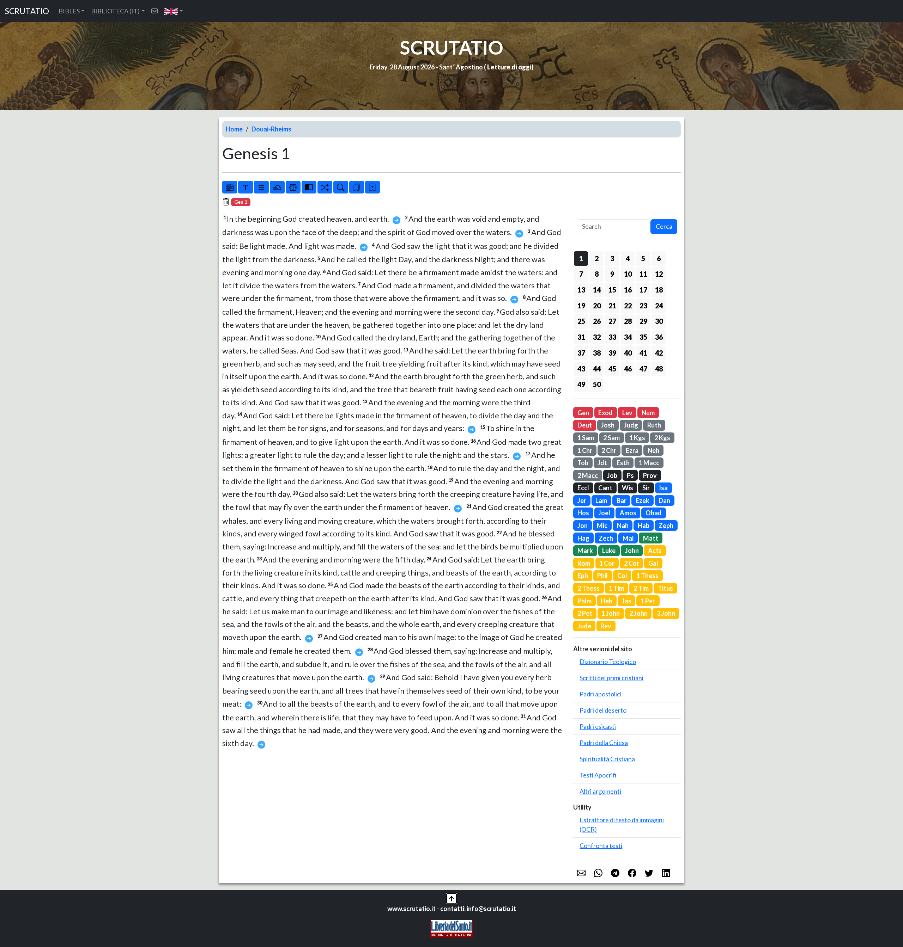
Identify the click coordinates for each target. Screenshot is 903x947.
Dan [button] (664, 500)
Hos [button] (583, 513)
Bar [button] (621, 500)
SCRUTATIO (27, 11)
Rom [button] (583, 563)
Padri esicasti (598, 726)
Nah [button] (623, 525)
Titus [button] (665, 588)
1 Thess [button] (647, 575)
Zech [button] (606, 538)
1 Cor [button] (606, 563)
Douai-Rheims (271, 129)
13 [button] (581, 289)
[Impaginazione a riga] (261, 187)
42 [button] (659, 353)
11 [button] (643, 274)
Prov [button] (650, 475)
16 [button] (628, 289)
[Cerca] (340, 187)
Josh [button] (607, 425)
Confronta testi (601, 845)
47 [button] (643, 368)
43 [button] (581, 368)
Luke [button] (609, 550)
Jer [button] (581, 500)
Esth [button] (623, 463)
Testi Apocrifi (598, 775)
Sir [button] (646, 488)
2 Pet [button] (584, 613)
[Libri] (229, 187)
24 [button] (659, 305)
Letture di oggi (509, 67)
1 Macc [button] (649, 463)
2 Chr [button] (608, 450)
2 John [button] (638, 613)
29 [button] (643, 321)
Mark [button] (585, 550)
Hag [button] (583, 538)
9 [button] (612, 274)
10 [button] (628, 274)
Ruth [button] (654, 425)
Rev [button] (605, 626)
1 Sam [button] (585, 438)
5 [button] (643, 258)
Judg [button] (631, 425)
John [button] (632, 550)
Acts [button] (655, 550)
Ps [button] (630, 475)
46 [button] (628, 368)
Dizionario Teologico (608, 661)
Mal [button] (628, 538)
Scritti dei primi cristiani (611, 678)
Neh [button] (653, 450)
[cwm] (154, 11)
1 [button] (581, 258)
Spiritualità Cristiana (607, 759)
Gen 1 (240, 202)
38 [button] (597, 353)
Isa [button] (663, 488)
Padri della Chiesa (604, 742)
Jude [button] (584, 626)
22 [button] (628, 305)
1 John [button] (610, 613)
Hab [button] (643, 525)
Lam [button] (601, 500)
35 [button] (643, 337)
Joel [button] (604, 513)
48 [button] (659, 368)
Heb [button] (606, 601)
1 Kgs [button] (637, 438)
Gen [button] (583, 413)
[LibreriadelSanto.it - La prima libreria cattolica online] (451, 927)
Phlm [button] (584, 601)
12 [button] (659, 274)
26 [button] (597, 321)
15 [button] (612, 289)
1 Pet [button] (648, 601)
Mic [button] (602, 525)
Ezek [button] (642, 500)
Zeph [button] (666, 525)
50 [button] (597, 384)
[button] (174, 11)
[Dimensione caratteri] (245, 187)
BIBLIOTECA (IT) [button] (115, 11)
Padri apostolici (601, 694)
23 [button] (643, 305)
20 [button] (597, 305)
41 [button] (643, 353)
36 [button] (659, 337)
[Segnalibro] (356, 187)
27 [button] (612, 321)
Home (234, 129)
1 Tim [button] (616, 588)
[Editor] (293, 187)
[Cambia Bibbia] (324, 187)
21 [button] (612, 305)
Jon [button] (582, 525)
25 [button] (581, 321)
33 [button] (612, 337)
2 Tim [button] (641, 588)
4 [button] (628, 258)
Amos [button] (628, 513)
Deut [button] (584, 425)
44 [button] (597, 368)
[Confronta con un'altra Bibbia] (309, 187)
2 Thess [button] (588, 588)
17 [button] (643, 289)
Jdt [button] (602, 463)
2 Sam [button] (611, 438)
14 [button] (597, 289)
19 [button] (581, 305)
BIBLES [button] (69, 11)
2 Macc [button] (587, 475)
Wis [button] (627, 488)
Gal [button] (653, 563)
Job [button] (612, 475)
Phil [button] (602, 575)
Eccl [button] (583, 488)
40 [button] (628, 353)
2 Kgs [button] (662, 438)
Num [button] (648, 413)
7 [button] (581, 274)
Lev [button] (627, 413)
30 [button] (659, 321)
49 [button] (581, 384)
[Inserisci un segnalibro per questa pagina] (372, 187)
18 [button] (659, 289)
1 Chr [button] (584, 450)
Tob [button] (582, 463)
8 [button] (597, 274)
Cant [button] (605, 488)
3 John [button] (666, 613)
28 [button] (628, 321)
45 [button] (612, 368)
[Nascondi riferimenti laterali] (277, 187)
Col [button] (622, 575)
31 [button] (581, 337)
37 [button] (581, 353)
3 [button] (612, 258)
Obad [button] (654, 513)
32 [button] (597, 337)
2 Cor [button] (631, 563)
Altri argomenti (600, 791)
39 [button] (612, 353)
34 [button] (628, 337)
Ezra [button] (632, 450)
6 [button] (659, 258)
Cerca (664, 226)
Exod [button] (605, 413)
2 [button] (597, 258)
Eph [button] (582, 575)
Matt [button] (650, 538)
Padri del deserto (603, 710)
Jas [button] (626, 601)
